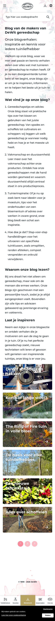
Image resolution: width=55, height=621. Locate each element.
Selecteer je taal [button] (50, 5)
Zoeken (48, 17)
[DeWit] (27, 6)
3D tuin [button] (46, 5)
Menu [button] (4, 5)
